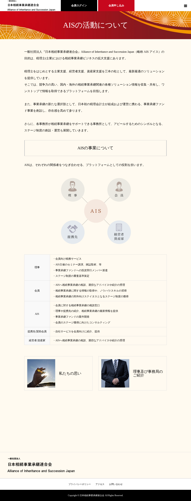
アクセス (100, 484)
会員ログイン (79, 5)
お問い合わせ (116, 484)
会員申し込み (116, 5)
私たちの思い (70, 373)
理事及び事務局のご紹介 (148, 373)
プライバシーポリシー (79, 484)
